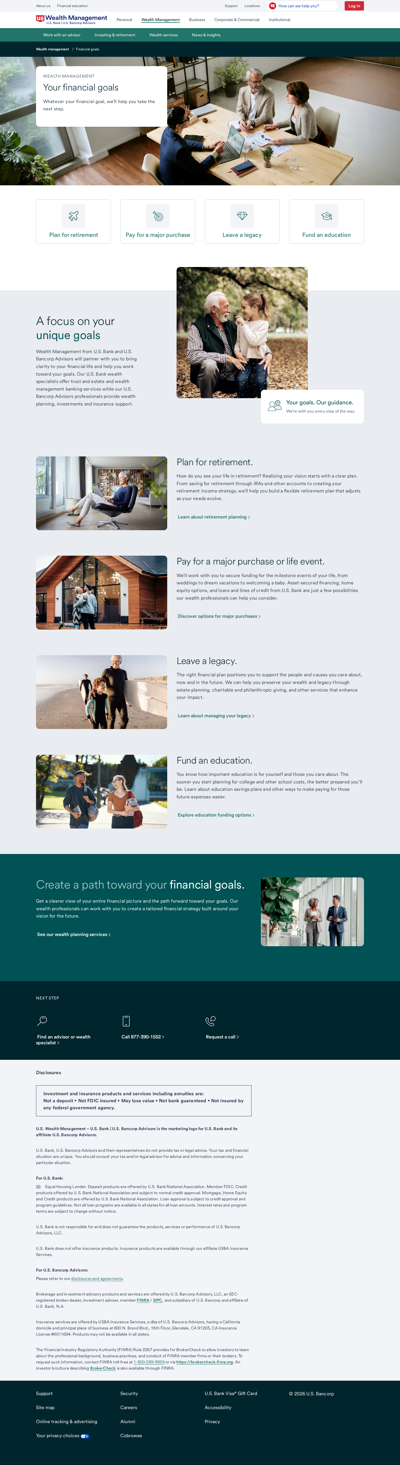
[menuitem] (72, 20)
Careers (128, 1407)
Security (129, 1393)
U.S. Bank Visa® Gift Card (231, 1393)
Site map (45, 1407)
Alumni (127, 1421)
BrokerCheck (103, 1368)
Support (231, 6)
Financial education (72, 6)
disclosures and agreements (97, 1278)
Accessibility (218, 1407)
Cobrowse (131, 1435)
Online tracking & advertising (66, 1421)
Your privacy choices (58, 1435)
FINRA (143, 1300)
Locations (252, 6)
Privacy (212, 1421)
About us (43, 6)
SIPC (158, 1300)
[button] (354, 6)
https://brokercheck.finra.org (204, 1362)
